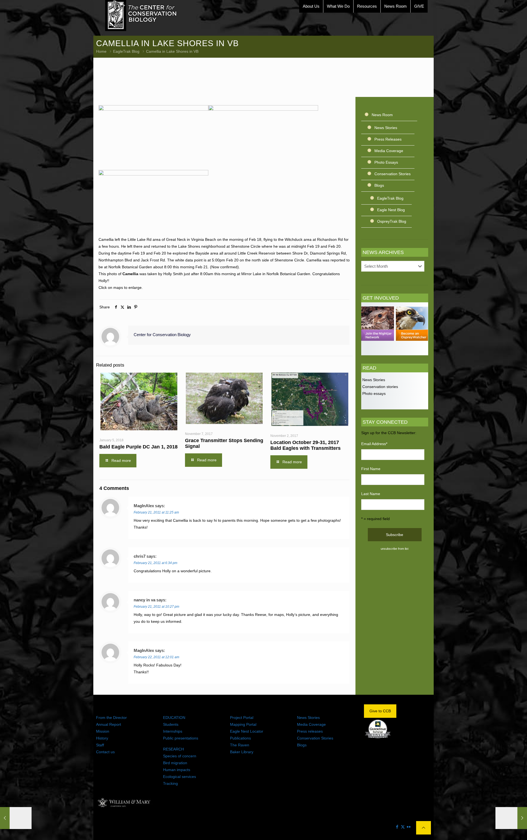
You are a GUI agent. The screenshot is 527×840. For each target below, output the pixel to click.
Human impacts (176, 770)
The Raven (239, 745)
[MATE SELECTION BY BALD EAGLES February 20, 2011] (16, 818)
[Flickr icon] (409, 826)
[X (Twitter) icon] (403, 826)
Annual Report (108, 724)
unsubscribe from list (394, 548)
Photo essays (373, 393)
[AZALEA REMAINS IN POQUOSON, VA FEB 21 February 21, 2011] (511, 818)
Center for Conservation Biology (162, 334)
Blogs (379, 185)
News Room (382, 115)
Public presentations (180, 738)
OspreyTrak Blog (391, 221)
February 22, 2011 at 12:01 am (156, 657)
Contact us (105, 752)
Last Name (370, 494)
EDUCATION (174, 717)
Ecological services (179, 776)
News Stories (385, 127)
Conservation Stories (392, 174)
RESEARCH (173, 749)
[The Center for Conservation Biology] (141, 15)
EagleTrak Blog (126, 51)
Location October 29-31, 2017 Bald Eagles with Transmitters (305, 445)
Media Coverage (388, 151)
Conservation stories (379, 386)
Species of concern (179, 756)
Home (101, 51)
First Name (370, 469)
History (102, 738)
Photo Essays (386, 162)
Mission (102, 731)
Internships (172, 731)
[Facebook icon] (397, 826)
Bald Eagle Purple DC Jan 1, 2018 (138, 447)
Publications (240, 738)
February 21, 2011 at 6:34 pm (155, 563)
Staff (100, 745)
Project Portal (241, 717)
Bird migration (175, 763)
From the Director (111, 717)
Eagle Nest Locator (246, 731)
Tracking (170, 783)
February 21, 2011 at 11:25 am (156, 512)
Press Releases (388, 139)
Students (170, 724)
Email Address (374, 444)
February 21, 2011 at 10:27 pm (156, 607)
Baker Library (241, 752)
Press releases (310, 731)
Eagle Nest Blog (391, 210)
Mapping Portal (243, 724)
